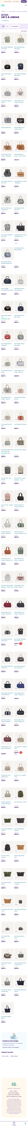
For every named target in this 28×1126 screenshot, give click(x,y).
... (7, 11)
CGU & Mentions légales (13, 1093)
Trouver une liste (7, 1)
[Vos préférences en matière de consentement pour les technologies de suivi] (25, 1123)
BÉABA (4, 15)
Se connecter (16, 1)
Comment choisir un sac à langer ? (10, 1047)
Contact (15, 1091)
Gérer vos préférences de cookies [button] (14, 1096)
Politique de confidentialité (13, 1094)
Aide (11, 1091)
